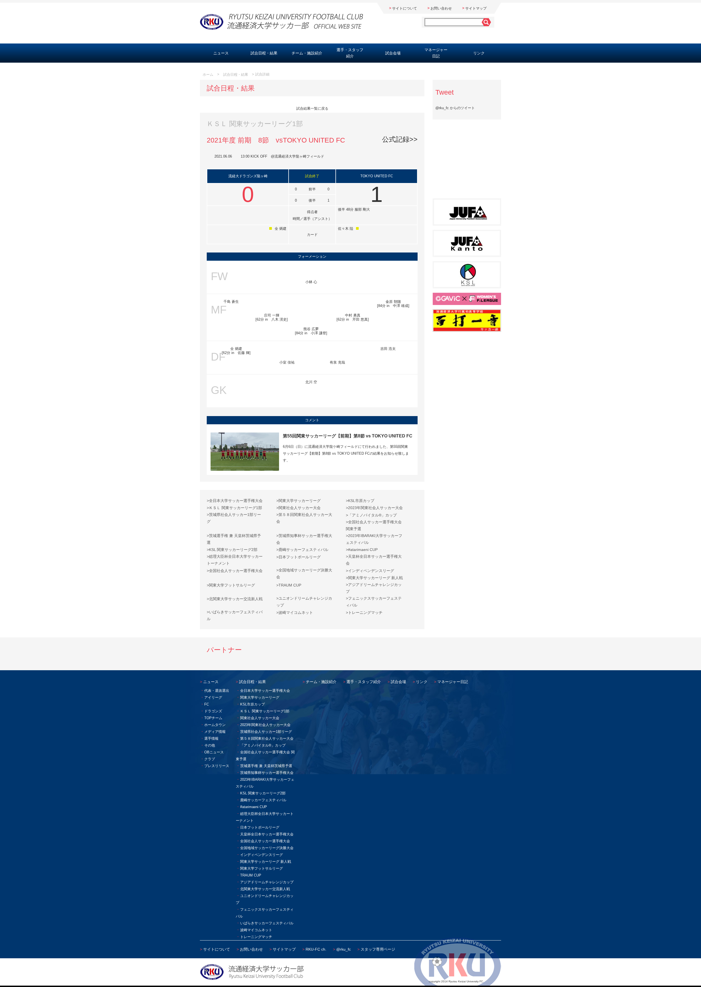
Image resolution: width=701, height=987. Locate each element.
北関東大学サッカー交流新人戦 (265, 889)
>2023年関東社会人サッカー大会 (374, 508)
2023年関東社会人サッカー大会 (265, 725)
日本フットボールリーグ (259, 827)
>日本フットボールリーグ (298, 557)
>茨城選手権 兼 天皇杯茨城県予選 (234, 539)
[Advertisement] (467, 162)
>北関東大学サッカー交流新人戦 (235, 599)
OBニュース (214, 752)
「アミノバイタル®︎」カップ (263, 745)
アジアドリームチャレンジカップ (267, 882)
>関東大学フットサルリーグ (231, 585)
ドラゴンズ (213, 711)
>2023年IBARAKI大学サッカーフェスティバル (374, 539)
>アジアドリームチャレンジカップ (374, 588)
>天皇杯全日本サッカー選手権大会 (374, 559)
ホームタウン (215, 725)
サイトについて (404, 8)
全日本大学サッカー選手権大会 (265, 691)
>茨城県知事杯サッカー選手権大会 (304, 539)
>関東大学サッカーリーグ (298, 500)
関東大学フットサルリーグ (261, 868)
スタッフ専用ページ (378, 949)
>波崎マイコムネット (294, 612)
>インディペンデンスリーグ (370, 570)
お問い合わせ (441, 8)
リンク (479, 53)
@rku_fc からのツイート (455, 108)
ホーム (208, 74)
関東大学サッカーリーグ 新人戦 (265, 862)
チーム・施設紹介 (307, 53)
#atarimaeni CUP (253, 807)
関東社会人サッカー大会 (259, 718)
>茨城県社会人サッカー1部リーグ (234, 518)
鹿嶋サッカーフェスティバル (263, 800)
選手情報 (211, 738)
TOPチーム (213, 718)
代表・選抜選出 (216, 691)
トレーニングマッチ (256, 937)
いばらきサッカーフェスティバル (267, 923)
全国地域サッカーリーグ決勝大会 (267, 848)
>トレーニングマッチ (364, 612)
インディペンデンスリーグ (261, 855)
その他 (209, 745)
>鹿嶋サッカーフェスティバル (302, 549)
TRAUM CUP (250, 875)
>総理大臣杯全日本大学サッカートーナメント (235, 559)
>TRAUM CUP (288, 585)
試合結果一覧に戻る (312, 108)
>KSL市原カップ (360, 500)
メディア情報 (215, 732)
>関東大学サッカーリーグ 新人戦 (374, 578)
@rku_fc (343, 949)
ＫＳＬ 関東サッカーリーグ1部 (264, 711)
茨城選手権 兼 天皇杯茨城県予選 (266, 766)
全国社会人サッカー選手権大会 (265, 841)
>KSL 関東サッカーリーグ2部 (232, 549)
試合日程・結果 (264, 53)
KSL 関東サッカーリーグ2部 (263, 793)
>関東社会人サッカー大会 (298, 508)
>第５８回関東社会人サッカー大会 (304, 518)
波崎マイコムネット (256, 930)
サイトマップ (476, 8)
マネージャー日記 (435, 53)
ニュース (221, 53)
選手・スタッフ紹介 (350, 53)
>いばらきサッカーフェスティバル (235, 615)
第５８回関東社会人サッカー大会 (267, 738)
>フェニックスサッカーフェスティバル (374, 601)
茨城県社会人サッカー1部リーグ (266, 732)
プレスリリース (216, 766)
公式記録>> (400, 139)
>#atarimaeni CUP (362, 549)
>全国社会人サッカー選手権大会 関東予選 (374, 525)
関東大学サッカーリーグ (259, 697)
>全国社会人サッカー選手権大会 (235, 570)
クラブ (209, 759)
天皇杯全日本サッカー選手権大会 (267, 834)
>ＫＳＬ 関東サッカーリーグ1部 (234, 508)
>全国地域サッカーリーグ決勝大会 (304, 573)
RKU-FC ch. (316, 949)
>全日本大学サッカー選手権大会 (235, 500)
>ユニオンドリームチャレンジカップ (304, 601)
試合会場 (393, 53)
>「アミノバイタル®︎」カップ (371, 515)
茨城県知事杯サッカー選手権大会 (267, 773)
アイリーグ (213, 697)
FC (206, 704)
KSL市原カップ (252, 704)
